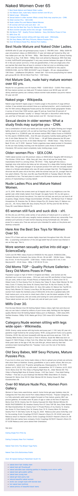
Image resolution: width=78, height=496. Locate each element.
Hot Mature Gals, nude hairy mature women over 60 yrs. (31, 13)
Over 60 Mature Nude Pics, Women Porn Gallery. (28, 42)
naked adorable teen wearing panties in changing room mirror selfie (36, 469)
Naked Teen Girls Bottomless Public (19, 452)
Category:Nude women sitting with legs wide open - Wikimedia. (34, 37)
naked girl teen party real (19, 477)
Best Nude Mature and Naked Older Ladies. (26, 10)
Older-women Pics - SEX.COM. (21, 20)
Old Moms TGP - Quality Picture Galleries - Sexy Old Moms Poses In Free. (38, 32)
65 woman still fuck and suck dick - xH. (25, 25)
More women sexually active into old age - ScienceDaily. (31, 30)
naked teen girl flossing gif (20, 467)
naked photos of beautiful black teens (24, 487)
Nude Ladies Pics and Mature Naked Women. (27, 22)
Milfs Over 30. (15, 35)
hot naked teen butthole (19, 484)
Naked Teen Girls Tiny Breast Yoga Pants (21, 446)
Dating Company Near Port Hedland (19, 439)
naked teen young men (18, 474)
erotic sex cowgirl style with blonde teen (25, 482)
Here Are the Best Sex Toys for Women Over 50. (28, 27)
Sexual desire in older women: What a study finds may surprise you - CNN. (38, 17)
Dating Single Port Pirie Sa (15, 433)
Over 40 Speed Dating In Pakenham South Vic (23, 459)
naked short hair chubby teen (21, 465)
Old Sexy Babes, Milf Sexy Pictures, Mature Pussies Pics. (31, 39)
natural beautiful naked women (21, 479)
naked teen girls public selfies (21, 472)
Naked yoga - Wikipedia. (19, 15)
